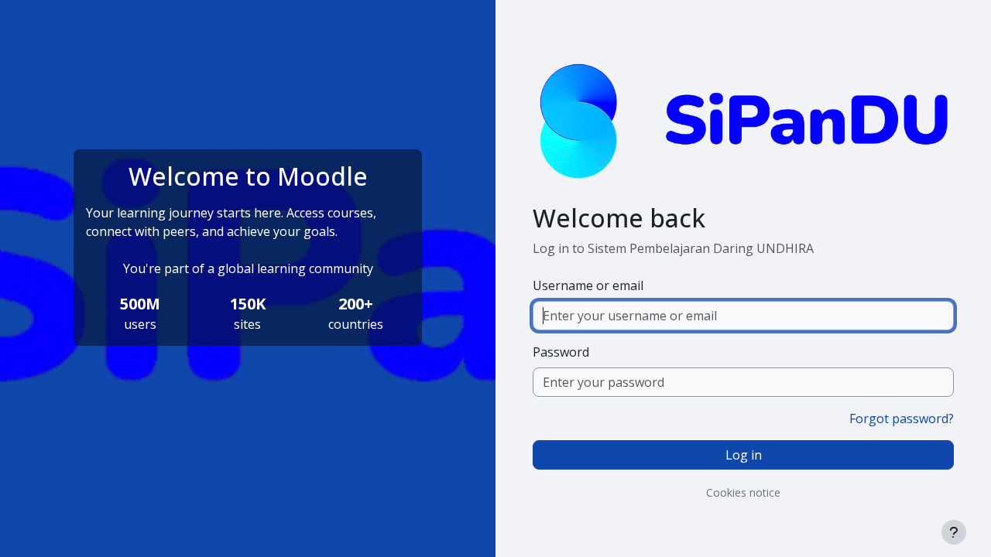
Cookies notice (743, 492)
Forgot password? (901, 418)
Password (561, 352)
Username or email (588, 285)
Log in (743, 454)
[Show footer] (953, 532)
